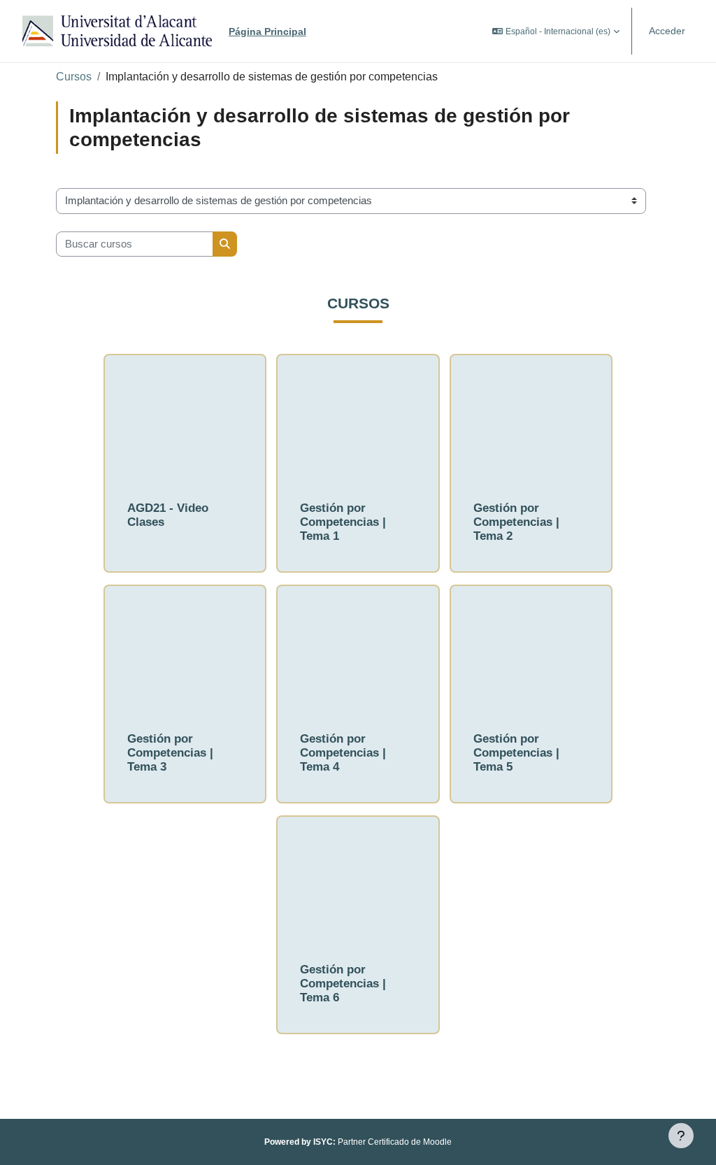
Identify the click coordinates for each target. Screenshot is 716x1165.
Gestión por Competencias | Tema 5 (516, 752)
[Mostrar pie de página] (681, 1135)
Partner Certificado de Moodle (382, 1142)
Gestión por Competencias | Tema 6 (343, 983)
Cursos (74, 77)
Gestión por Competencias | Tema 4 (343, 752)
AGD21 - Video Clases (167, 515)
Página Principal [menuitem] (267, 31)
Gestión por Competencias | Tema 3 (170, 752)
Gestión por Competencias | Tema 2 (516, 522)
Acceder (667, 30)
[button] (556, 31)
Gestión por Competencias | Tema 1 (343, 522)
